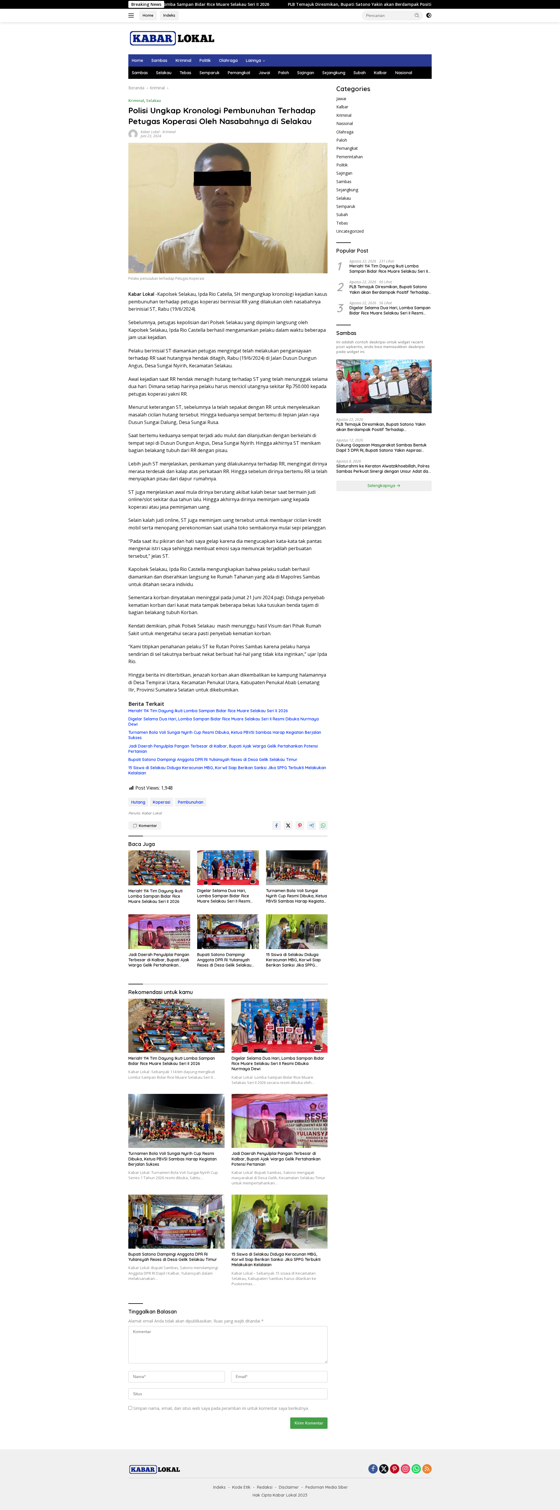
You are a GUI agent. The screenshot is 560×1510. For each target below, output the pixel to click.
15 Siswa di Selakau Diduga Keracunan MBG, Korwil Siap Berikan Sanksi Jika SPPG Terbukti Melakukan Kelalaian (227, 770)
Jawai (264, 72)
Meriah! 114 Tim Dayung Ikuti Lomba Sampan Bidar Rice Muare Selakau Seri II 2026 (208, 710)
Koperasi (161, 802)
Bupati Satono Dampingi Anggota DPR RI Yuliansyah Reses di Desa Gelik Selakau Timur (213, 759)
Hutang (138, 802)
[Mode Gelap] (429, 15)
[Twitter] (383, 1469)
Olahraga (228, 60)
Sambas (159, 60)
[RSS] (427, 1469)
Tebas (185, 72)
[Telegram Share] (311, 825)
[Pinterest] (394, 1469)
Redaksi (264, 1487)
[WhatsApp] (416, 1469)
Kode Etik (241, 1487)
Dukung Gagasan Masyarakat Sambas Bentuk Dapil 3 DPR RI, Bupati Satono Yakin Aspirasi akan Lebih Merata (381, 447)
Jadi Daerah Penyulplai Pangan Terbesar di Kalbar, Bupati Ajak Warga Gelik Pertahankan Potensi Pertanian (223, 748)
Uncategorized (350, 231)
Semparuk (210, 72)
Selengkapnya (382, 485)
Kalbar (380, 72)
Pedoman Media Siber (326, 1487)
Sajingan (305, 72)
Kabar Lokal (150, 131)
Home (148, 15)
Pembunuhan (190, 802)
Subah (360, 72)
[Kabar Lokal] (172, 38)
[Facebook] (373, 1469)
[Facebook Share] (276, 825)
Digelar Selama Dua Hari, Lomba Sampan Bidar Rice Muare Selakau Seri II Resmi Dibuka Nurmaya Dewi (223, 721)
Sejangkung (333, 72)
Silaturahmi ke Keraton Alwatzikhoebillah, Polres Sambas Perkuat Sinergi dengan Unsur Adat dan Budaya (383, 468)
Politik (205, 60)
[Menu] (132, 15)
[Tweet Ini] (288, 825)
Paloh (283, 72)
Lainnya (253, 60)
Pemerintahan (349, 156)
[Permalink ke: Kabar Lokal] (133, 133)
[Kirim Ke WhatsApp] (323, 825)
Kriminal (183, 60)
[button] (417, 15)
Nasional (403, 72)
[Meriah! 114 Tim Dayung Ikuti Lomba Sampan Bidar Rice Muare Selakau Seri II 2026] (159, 867)
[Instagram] (405, 1469)
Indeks (169, 15)
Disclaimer (289, 1487)
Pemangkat (239, 72)
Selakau (164, 72)
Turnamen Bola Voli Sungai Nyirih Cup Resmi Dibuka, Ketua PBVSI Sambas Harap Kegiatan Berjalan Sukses (224, 735)
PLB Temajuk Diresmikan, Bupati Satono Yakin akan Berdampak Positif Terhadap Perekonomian (313, 4)
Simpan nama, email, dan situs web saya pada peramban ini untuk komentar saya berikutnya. (221, 1408)
